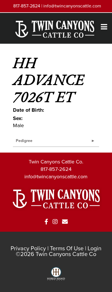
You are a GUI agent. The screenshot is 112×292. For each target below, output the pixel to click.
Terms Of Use (67, 248)
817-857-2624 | (28, 6)
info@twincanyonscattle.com (72, 6)
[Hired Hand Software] (56, 276)
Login (94, 248)
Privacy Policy (28, 248)
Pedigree (24, 141)
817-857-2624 (56, 169)
